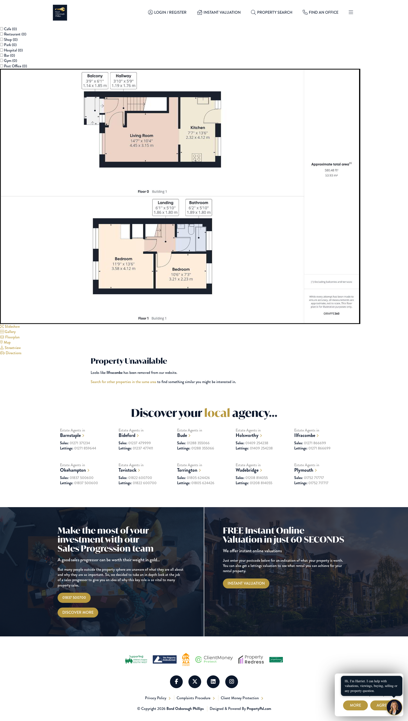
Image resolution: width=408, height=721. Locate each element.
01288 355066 (193, 443)
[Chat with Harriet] (394, 707)
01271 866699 (310, 443)
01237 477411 (136, 448)
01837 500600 (77, 477)
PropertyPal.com (259, 708)
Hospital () (13, 50)
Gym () (10, 60)
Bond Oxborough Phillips (185, 708)
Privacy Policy (156, 698)
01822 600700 (135, 477)
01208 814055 (252, 477)
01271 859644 (78, 448)
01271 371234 (75, 443)
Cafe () (10, 29)
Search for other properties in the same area (123, 381)
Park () (10, 44)
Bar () (9, 55)
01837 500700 (74, 597)
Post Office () (15, 66)
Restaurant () (15, 34)
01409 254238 (252, 443)
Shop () (10, 39)
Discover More (78, 612)
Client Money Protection (240, 698)
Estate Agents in (72, 433)
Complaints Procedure (194, 698)
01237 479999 (135, 443)
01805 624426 (193, 477)
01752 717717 (309, 477)
